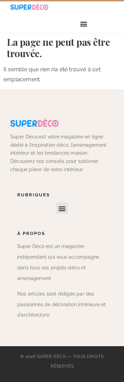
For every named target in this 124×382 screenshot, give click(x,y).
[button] (84, 24)
